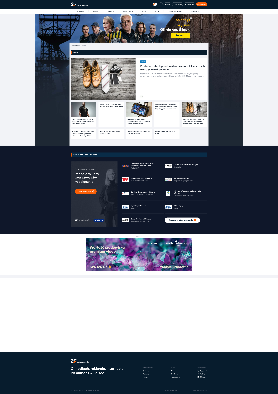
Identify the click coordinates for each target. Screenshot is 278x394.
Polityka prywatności (171, 390)
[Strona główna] (80, 4)
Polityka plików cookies (200, 390)
